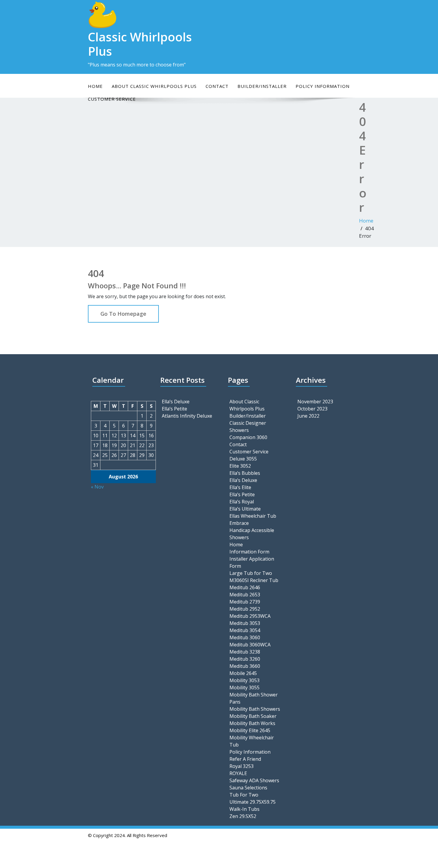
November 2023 (315, 401)
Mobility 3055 (244, 687)
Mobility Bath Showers (254, 709)
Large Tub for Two (250, 573)
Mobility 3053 (244, 680)
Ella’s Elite (240, 487)
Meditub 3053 (244, 623)
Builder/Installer (262, 86)
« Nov (97, 486)
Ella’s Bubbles (244, 473)
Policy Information (323, 86)
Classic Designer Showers (247, 426)
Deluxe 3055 (243, 458)
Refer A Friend (245, 759)
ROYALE (238, 773)
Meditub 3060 (244, 637)
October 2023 (312, 408)
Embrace (239, 523)
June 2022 (308, 416)
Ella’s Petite (174, 408)
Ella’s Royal (241, 501)
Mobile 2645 (243, 673)
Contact (217, 86)
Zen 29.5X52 (242, 816)
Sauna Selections (248, 787)
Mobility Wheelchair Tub (251, 741)
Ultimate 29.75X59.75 (252, 802)
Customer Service (248, 451)
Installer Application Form (251, 562)
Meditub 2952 (244, 609)
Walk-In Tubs (244, 809)
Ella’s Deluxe (176, 401)
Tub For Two (243, 794)
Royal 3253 (241, 766)
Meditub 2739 (244, 601)
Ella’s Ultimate (245, 509)
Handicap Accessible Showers (251, 534)
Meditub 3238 (244, 651)
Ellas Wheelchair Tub (252, 516)
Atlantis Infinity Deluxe (187, 416)
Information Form (249, 551)
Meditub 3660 (244, 666)
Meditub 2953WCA (250, 616)
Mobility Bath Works (252, 723)
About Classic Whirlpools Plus (154, 86)
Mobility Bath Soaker (253, 716)
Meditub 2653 (244, 594)
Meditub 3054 (244, 630)
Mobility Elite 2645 (249, 730)
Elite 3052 (240, 466)
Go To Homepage (123, 313)
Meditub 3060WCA (250, 644)
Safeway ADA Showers (254, 780)
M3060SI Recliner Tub (253, 580)
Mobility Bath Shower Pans (253, 698)
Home (95, 86)
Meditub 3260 (244, 659)
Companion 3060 (248, 437)
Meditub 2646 (244, 587)
